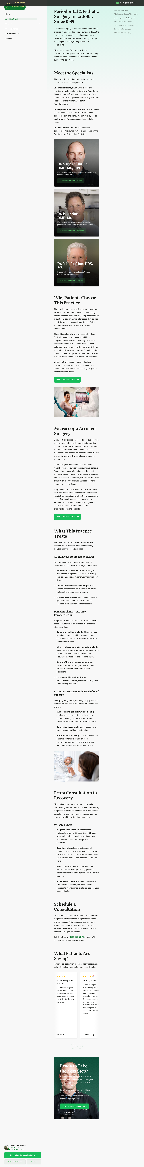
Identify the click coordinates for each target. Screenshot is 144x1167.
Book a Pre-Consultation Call (21, 1155)
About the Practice (12, 19)
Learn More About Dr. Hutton (70, 181)
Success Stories (11, 29)
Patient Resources (12, 34)
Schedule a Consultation (122, 29)
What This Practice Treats (123, 21)
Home (7, 14)
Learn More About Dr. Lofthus (71, 280)
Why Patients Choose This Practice (126, 14)
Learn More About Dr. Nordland (71, 231)
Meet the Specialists (121, 10)
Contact (34, 1162)
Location (8, 39)
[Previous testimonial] (73, 1046)
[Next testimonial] (80, 1046)
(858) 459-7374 (76, 937)
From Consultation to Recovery (124, 25)
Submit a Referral (15, 1162)
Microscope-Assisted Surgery (124, 18)
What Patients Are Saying (122, 33)
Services (8, 24)
